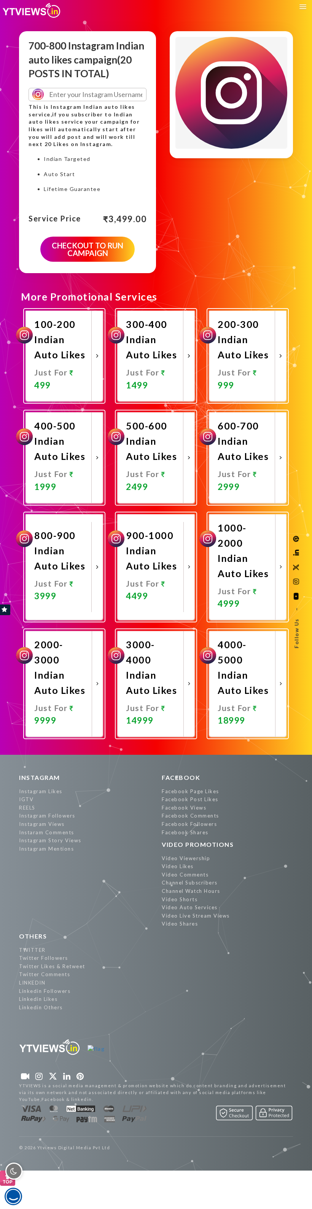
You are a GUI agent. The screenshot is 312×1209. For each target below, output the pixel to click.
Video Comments (185, 875)
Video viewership (186, 858)
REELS (27, 808)
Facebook (181, 777)
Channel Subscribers (190, 883)
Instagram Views (42, 824)
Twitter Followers (43, 958)
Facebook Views (184, 808)
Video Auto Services (190, 907)
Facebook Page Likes (190, 791)
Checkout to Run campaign (87, 249)
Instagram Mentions (46, 849)
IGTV (26, 799)
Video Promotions (198, 844)
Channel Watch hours (191, 891)
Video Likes (178, 866)
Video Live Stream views (196, 916)
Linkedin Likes (38, 999)
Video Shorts (179, 899)
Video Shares (180, 924)
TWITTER (32, 950)
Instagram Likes (40, 791)
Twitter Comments (44, 974)
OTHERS (33, 936)
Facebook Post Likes (190, 799)
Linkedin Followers (44, 991)
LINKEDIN (32, 983)
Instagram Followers (47, 816)
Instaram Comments (46, 832)
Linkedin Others (41, 1007)
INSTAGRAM (39, 777)
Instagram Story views (50, 840)
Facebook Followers (189, 824)
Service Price (55, 219)
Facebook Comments (190, 816)
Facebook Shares (185, 832)
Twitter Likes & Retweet (52, 966)
